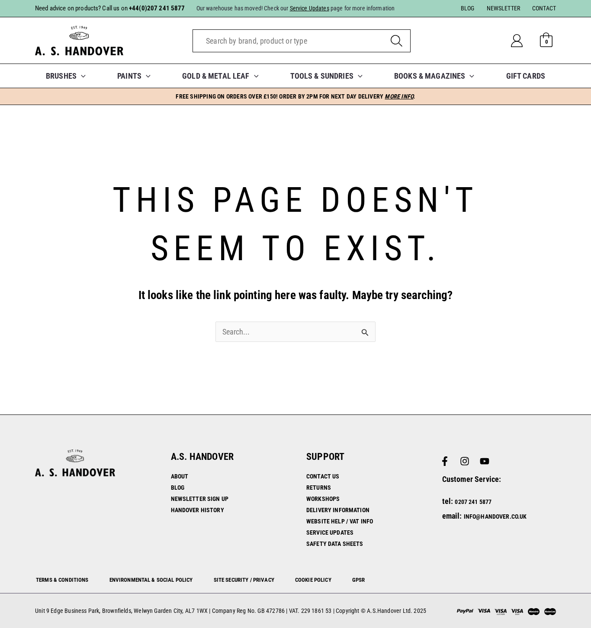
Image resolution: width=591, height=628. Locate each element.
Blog (178, 487)
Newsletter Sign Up (200, 498)
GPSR (358, 580)
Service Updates (329, 532)
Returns (318, 487)
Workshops (323, 498)
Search (396, 41)
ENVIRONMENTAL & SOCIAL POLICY (151, 580)
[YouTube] (484, 461)
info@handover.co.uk (495, 516)
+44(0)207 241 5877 (157, 8)
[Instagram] (464, 461)
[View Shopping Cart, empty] (546, 40)
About (180, 476)
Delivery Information (337, 510)
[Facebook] (445, 461)
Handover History (197, 510)
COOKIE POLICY (313, 580)
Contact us (322, 476)
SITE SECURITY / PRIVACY (244, 580)
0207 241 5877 (473, 501)
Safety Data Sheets (334, 543)
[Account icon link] (523, 40)
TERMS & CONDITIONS (62, 580)
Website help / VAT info (339, 521)
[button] (81, 76)
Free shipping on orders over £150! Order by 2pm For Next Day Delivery (295, 96)
